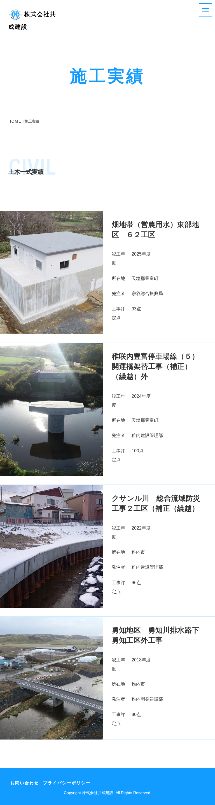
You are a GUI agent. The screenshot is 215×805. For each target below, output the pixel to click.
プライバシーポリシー (67, 783)
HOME (15, 121)
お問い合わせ (24, 783)
